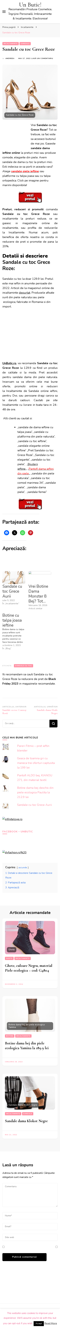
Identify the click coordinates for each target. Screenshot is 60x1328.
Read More (50, 1323)
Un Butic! (30, 4)
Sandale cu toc (23, 666)
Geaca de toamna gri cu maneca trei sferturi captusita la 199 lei (36, 762)
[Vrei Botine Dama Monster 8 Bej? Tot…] (39, 577)
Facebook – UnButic (17, 831)
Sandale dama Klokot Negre (26, 1121)
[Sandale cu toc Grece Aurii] (13, 577)
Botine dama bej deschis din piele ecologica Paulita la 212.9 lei (35, 792)
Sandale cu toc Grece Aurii (12, 591)
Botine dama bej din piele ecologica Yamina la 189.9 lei (27, 1045)
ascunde (22, 867)
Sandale (25, 44)
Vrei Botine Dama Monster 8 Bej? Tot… (38, 594)
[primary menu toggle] (4, 12)
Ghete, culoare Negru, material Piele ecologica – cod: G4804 (28, 968)
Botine (9, 1036)
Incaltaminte (11, 44)
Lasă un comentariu (42, 58)
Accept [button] (39, 1323)
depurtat (24, 293)
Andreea (9, 58)
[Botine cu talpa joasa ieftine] (15, 631)
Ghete (9, 958)
